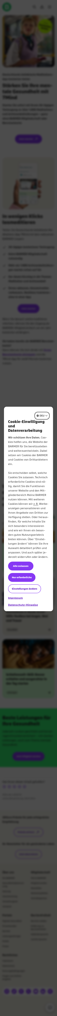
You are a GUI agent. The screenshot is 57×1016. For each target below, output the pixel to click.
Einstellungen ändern (24, 588)
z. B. (35, 503)
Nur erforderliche (22, 577)
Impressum (15, 598)
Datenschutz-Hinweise (23, 604)
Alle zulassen (20, 565)
